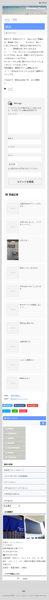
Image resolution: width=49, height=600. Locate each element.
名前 (10, 138)
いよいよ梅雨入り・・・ (29, 360)
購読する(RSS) (12, 418)
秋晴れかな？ (25, 378)
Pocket (23, 411)
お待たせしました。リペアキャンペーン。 (30, 223)
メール (11, 147)
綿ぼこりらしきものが (29, 268)
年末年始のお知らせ (11, 494)
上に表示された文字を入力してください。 (23, 168)
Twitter (8, 405)
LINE (15, 411)
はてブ (6, 411)
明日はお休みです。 (28, 323)
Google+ (33, 405)
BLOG (10, 89)
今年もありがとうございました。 (16, 488)
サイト (10, 155)
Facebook (20, 405)
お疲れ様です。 (26, 341)
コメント (12, 114)
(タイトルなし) (9, 482)
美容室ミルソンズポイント (14, 470)
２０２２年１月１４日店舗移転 (16, 476)
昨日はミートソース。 (20, 399)
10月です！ (24, 240)
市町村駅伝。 (16, 395)
